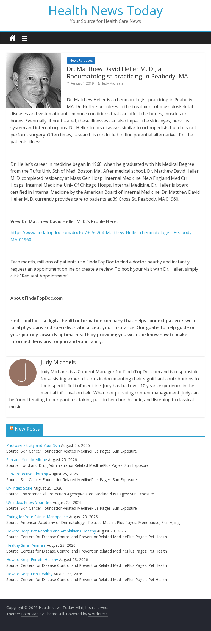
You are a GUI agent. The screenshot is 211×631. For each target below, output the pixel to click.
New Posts (27, 428)
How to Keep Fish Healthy (29, 573)
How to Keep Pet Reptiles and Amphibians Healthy (51, 531)
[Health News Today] (12, 38)
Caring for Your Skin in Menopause (37, 516)
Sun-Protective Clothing (27, 473)
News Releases (81, 60)
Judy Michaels (112, 83)
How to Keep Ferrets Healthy (32, 559)
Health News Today (105, 10)
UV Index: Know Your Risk (29, 502)
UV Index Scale (19, 488)
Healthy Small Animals (26, 545)
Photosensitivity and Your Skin (33, 445)
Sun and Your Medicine (26, 459)
